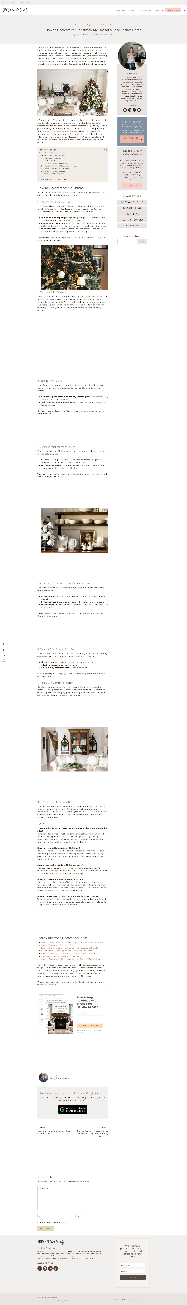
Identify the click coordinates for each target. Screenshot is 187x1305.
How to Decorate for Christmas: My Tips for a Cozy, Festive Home (72, 942)
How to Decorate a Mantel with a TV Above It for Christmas (69, 953)
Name (41, 1216)
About (4, 2)
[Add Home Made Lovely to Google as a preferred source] (72, 1109)
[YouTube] (50, 1268)
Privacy (142, 1299)
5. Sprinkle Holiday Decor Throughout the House (59, 166)
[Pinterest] (55, 1268)
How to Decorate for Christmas (51, 153)
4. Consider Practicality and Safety (54, 163)
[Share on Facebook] (3, 650)
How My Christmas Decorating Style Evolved (62, 956)
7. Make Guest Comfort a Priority (53, 171)
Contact (12, 2)
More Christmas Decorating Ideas (52, 179)
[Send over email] (3, 655)
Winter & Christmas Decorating (107, 25)
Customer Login (24, 2)
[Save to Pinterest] (3, 644)
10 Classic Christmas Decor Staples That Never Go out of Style (70, 948)
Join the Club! (173, 10)
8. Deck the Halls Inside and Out (53, 174)
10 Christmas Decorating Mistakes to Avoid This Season (67, 951)
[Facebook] (39, 1268)
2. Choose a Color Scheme (51, 158)
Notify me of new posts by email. (55, 1222)
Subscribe (159, 10)
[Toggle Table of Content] (104, 149)
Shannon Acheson (83, 35)
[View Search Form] (185, 10)
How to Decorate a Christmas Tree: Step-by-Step (54, 1130)
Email (78, 1216)
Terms (131, 1299)
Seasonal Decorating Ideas (84, 25)
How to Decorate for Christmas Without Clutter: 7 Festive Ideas (71, 959)
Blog (132, 10)
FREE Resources (145, 10)
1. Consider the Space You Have (53, 156)
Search (142, 242)
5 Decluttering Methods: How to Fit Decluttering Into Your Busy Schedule (92, 1132)
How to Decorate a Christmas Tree (57, 945)
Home (71, 25)
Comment (43, 1188)
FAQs (40, 176)
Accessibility (120, 1299)
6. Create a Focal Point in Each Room (55, 169)
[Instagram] (45, 1268)
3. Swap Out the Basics (49, 161)
